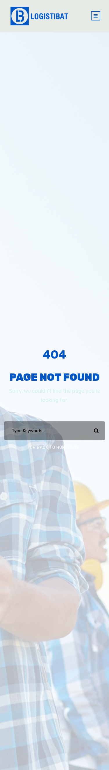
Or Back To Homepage (54, 447)
